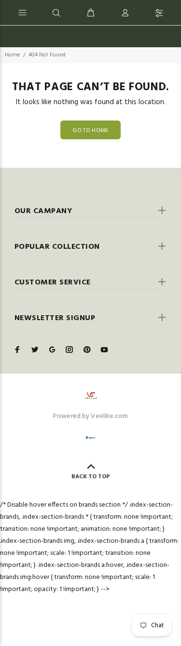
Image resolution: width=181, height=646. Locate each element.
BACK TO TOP (90, 477)
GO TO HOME (90, 130)
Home (12, 55)
